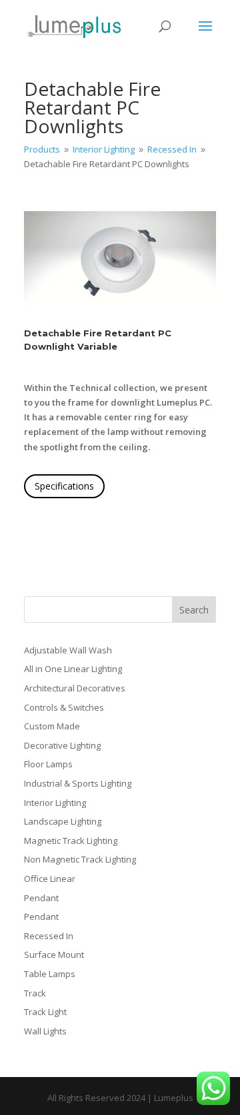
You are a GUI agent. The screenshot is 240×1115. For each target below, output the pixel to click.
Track (35, 993)
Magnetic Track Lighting (70, 841)
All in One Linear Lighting (73, 669)
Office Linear (49, 879)
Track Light (45, 1012)
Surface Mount (54, 954)
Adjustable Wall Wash (68, 650)
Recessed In (48, 936)
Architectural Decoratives (74, 688)
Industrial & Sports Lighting (77, 783)
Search (194, 609)
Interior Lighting (55, 803)
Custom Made (52, 726)
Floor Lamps (48, 764)
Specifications (64, 486)
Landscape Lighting (62, 821)
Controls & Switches (64, 707)
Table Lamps (49, 974)
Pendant (41, 898)
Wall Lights (45, 1031)
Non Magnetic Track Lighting (80, 859)
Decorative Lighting (62, 745)
